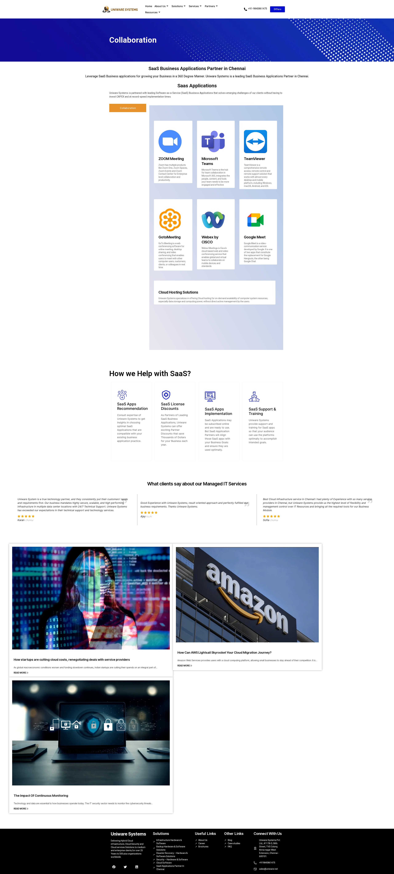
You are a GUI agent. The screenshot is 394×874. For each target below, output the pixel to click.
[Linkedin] (137, 867)
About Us (160, 6)
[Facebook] (114, 867)
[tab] (127, 108)
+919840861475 (267, 862)
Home (148, 6)
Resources (151, 12)
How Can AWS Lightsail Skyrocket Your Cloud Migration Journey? (224, 652)
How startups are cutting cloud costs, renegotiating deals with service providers (72, 659)
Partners (210, 6)
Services (194, 6)
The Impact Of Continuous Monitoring (41, 795)
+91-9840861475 (257, 8)
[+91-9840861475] (245, 9)
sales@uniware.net (268, 869)
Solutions (177, 6)
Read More (20, 672)
